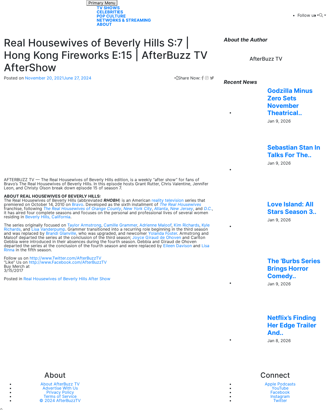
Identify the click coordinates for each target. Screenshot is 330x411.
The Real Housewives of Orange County (82, 208)
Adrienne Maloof (155, 225)
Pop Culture (111, 16)
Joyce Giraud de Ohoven (156, 237)
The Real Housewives (180, 204)
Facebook (280, 392)
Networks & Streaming (124, 20)
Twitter (280, 400)
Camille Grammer (120, 225)
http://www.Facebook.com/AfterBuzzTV (68, 262)
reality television (168, 200)
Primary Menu (101, 2)
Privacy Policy (60, 392)
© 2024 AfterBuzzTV (60, 400)
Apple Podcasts (280, 383)
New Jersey (181, 208)
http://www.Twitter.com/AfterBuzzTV (65, 258)
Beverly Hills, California (47, 216)
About (104, 24)
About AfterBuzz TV (60, 383)
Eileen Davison (177, 245)
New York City (137, 208)
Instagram (280, 396)
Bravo (77, 204)
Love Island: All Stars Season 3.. (291, 207)
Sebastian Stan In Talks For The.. (293, 151)
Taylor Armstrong (84, 225)
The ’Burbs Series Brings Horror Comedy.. (293, 268)
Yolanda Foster (162, 233)
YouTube (280, 388)
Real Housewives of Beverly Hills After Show (66, 278)
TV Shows (108, 7)
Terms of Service (60, 396)
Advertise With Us (60, 388)
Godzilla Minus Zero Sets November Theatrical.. (289, 102)
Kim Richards (186, 225)
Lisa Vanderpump (48, 229)
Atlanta (161, 208)
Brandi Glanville (61, 233)
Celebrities (110, 11)
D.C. (208, 208)
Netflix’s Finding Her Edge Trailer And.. (291, 325)
